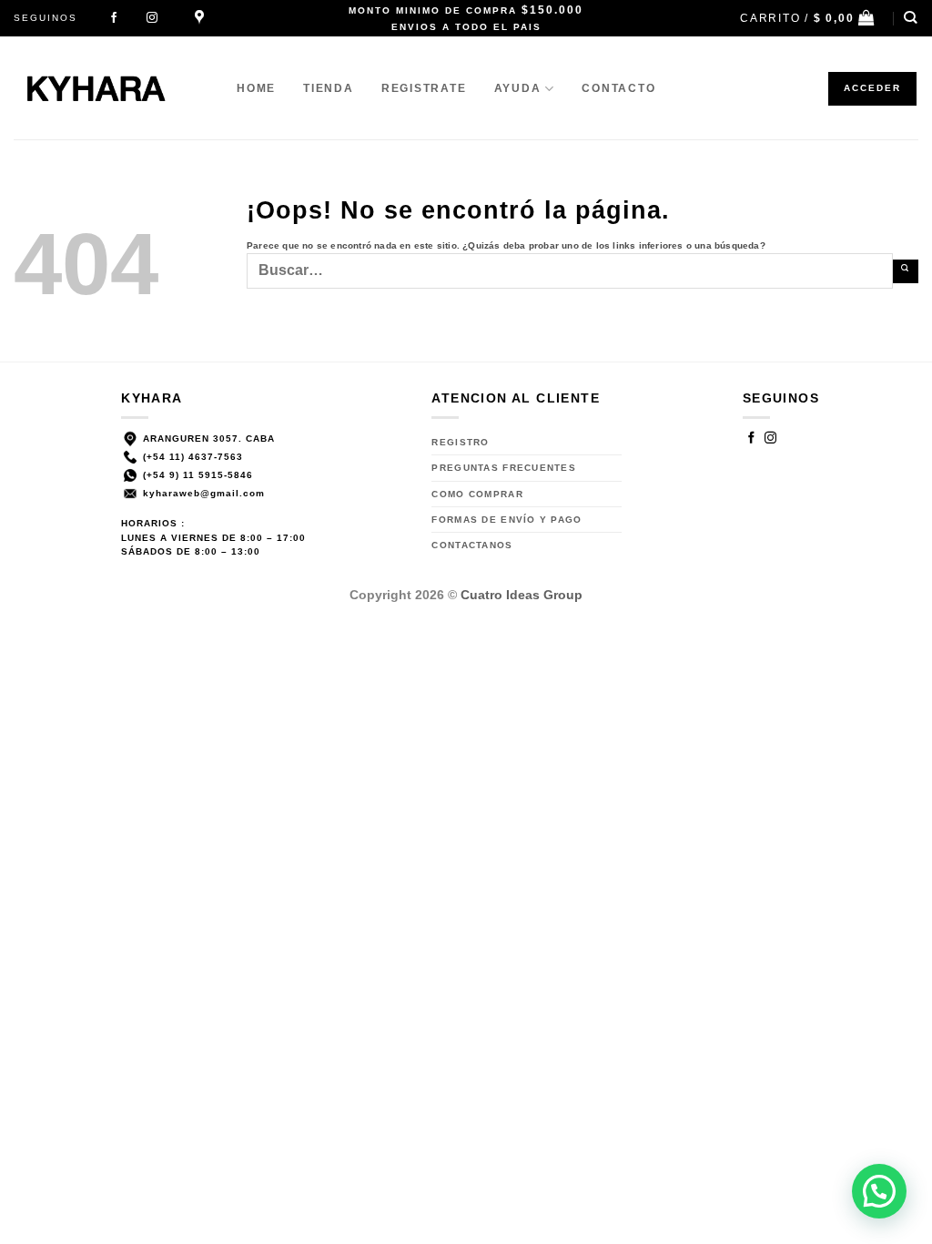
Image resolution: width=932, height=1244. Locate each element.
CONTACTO (618, 88)
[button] (808, 18)
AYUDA (518, 88)
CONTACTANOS (471, 545)
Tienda (328, 88)
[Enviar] (905, 271)
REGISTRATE (424, 88)
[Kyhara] (111, 87)
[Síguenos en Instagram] (152, 18)
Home (256, 88)
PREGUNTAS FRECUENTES (503, 468)
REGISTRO (460, 442)
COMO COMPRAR (476, 494)
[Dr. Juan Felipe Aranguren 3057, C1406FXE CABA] (202, 18)
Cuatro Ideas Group (521, 594)
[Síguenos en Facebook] (113, 18)
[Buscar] (911, 17)
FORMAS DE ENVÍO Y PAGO (506, 520)
